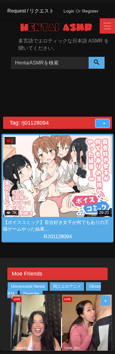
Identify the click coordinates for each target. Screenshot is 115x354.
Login (68, 11)
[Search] (97, 63)
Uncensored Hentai (28, 286)
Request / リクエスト (30, 10)
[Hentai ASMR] (60, 28)
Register (90, 11)
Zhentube (31, 294)
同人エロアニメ (67, 286)
